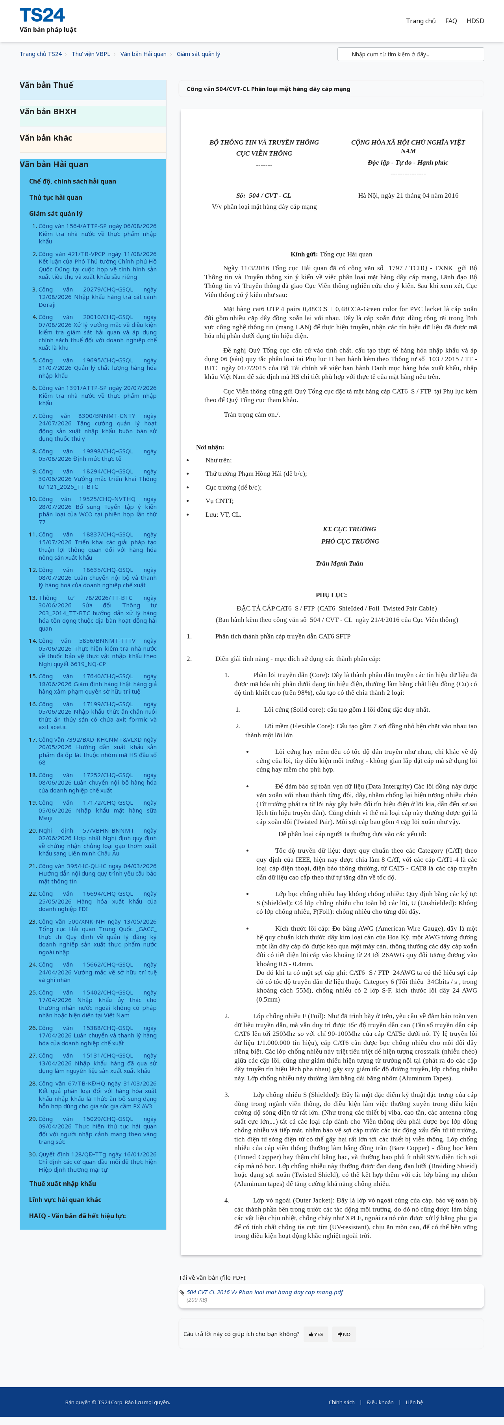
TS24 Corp (110, 1402)
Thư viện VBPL (91, 54)
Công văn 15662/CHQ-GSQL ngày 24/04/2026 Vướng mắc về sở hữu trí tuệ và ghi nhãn (98, 971)
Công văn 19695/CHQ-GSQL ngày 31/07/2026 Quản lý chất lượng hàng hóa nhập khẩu (98, 367)
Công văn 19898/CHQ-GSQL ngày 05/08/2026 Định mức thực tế (98, 455)
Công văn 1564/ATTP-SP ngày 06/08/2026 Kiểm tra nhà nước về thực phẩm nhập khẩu (98, 233)
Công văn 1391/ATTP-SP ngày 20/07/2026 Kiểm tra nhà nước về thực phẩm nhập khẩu (98, 395)
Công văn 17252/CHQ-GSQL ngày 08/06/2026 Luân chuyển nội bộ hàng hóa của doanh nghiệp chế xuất (98, 782)
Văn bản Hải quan (143, 54)
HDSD (475, 21)
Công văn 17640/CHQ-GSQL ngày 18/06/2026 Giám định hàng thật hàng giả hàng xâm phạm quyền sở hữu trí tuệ (98, 683)
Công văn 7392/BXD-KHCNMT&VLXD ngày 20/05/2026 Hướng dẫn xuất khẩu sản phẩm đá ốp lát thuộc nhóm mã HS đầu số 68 (98, 750)
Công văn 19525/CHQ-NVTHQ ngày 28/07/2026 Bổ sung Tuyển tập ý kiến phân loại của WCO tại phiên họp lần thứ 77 (98, 510)
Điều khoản (380, 1402)
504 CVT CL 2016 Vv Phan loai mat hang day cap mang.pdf (265, 1292)
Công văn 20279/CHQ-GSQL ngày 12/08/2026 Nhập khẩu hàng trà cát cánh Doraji (98, 296)
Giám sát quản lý (198, 54)
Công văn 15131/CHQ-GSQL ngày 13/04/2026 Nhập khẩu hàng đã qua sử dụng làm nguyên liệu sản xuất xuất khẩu (98, 1062)
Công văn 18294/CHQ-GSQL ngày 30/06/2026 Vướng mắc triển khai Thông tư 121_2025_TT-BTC (98, 478)
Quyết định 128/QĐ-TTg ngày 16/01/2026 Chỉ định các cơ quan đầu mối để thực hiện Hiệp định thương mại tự (98, 1161)
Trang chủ (421, 21)
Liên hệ (414, 1402)
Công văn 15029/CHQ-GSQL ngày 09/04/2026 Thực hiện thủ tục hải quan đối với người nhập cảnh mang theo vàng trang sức (98, 1130)
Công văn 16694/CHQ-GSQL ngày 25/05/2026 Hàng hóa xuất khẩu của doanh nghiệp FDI (98, 901)
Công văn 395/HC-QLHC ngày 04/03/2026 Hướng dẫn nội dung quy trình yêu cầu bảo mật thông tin (98, 873)
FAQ (451, 21)
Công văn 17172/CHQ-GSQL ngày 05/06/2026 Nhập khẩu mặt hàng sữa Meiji (98, 810)
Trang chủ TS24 (40, 54)
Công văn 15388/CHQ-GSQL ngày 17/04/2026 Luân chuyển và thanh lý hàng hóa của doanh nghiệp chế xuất (98, 1035)
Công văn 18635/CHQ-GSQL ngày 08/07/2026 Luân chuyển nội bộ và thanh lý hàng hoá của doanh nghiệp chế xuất (98, 577)
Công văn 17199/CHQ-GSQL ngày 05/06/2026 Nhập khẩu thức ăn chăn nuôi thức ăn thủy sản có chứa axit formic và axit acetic (98, 715)
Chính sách (342, 1402)
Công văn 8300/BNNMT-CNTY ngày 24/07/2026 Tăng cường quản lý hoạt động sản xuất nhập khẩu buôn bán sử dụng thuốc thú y (98, 427)
